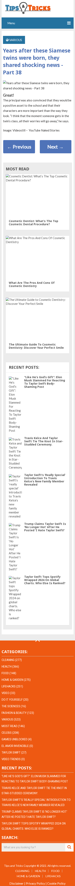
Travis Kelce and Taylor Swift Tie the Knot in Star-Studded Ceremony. (43, 441)
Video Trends (11, 759)
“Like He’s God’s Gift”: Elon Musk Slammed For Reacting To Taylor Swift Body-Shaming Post (44, 382)
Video (5, 693)
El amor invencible (15, 746)
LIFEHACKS (9, 686)
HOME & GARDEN (12, 679)
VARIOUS (15, 40)
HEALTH (7, 666)
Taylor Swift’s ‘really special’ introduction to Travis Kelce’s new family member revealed (44, 479)
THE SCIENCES (11, 706)
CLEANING (8, 660)
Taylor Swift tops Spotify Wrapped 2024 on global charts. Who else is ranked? (44, 580)
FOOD (5, 673)
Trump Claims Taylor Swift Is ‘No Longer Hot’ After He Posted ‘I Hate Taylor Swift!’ (45, 527)
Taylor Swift (11, 752)
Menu (11, 23)
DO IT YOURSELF (12, 699)
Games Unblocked (14, 739)
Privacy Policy (35, 883)
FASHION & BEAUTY (14, 712)
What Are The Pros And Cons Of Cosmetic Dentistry (32, 284)
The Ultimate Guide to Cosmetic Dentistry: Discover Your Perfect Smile (36, 346)
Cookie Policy (56, 883)
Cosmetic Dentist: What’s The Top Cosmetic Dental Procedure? (33, 222)
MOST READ (9, 726)
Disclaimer (16, 883)
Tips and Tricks (13, 865)
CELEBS (7, 732)
